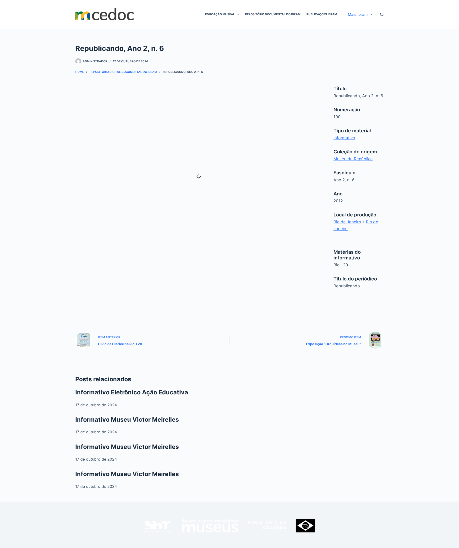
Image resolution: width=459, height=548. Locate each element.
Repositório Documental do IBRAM (273, 14)
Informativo (344, 137)
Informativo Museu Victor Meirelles (127, 419)
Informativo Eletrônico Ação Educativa (131, 392)
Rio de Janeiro (347, 222)
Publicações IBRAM (321, 14)
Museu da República (353, 158)
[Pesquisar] (382, 14)
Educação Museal (220, 14)
